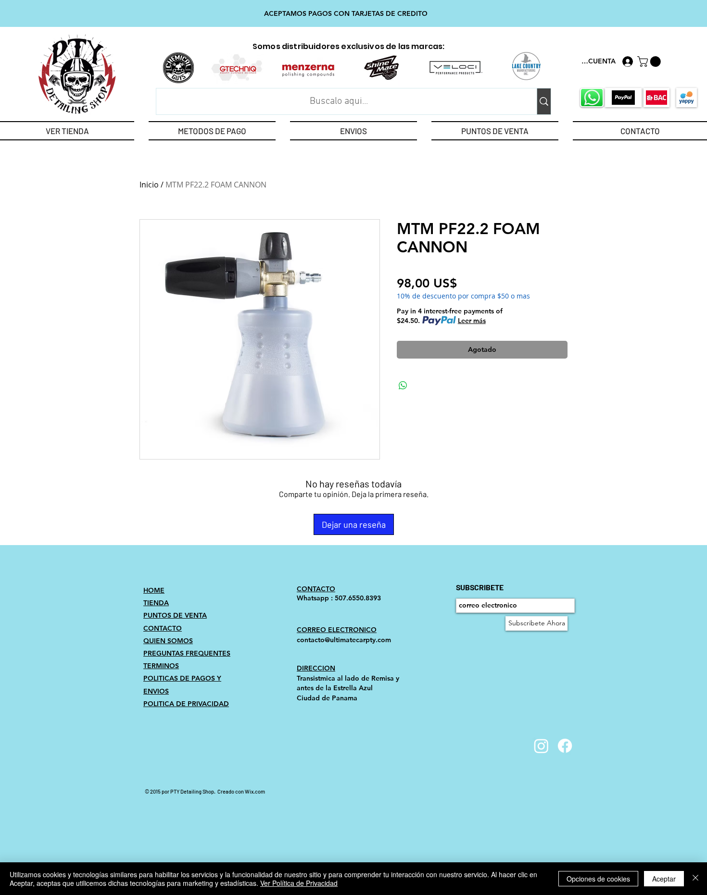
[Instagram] (541, 745)
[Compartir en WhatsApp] (403, 385)
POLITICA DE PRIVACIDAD (186, 703)
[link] (650, 61)
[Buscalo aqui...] (544, 101)
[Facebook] (565, 745)
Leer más (472, 320)
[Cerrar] (695, 878)
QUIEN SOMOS (168, 640)
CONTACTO (162, 628)
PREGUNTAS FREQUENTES (186, 653)
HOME (153, 590)
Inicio (149, 184)
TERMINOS (161, 665)
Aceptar (664, 878)
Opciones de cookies (598, 878)
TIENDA (156, 602)
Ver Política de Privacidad (299, 883)
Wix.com (255, 791)
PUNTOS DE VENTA (175, 615)
